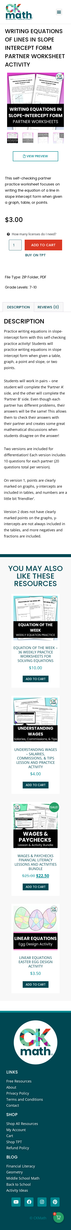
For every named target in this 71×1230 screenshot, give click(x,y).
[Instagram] (42, 1202)
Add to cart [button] (36, 679)
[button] (59, 12)
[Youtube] (16, 1202)
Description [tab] (18, 307)
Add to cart (43, 244)
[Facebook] (29, 1202)
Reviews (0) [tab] (48, 307)
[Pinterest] (55, 1202)
